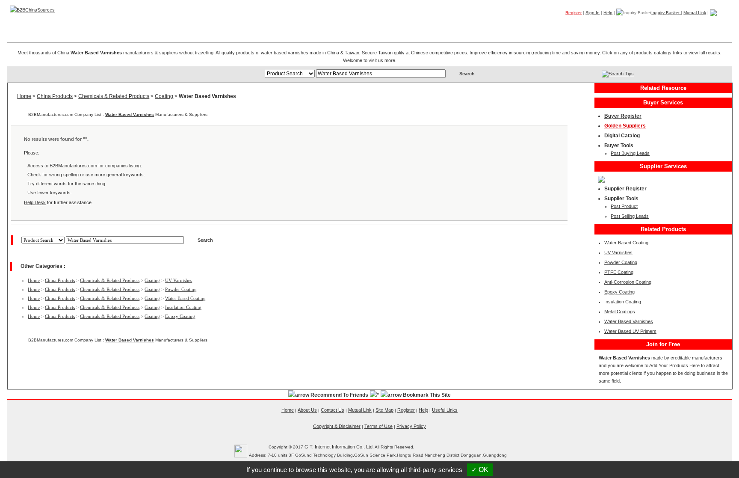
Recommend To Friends (339, 395)
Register (573, 12)
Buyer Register (622, 116)
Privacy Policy (411, 426)
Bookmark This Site (427, 395)
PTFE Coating (618, 272)
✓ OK (479, 469)
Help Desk (35, 202)
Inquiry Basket (666, 12)
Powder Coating (181, 289)
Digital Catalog (622, 136)
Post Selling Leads (630, 216)
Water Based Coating (185, 298)
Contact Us (332, 410)
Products (569, 25)
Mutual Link (694, 12)
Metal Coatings (619, 311)
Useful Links (445, 410)
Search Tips (621, 73)
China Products (55, 96)
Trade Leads (650, 25)
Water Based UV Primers (630, 331)
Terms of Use (378, 426)
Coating (164, 96)
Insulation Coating (183, 307)
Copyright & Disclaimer (337, 426)
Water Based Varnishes (129, 114)
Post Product (624, 206)
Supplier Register (625, 189)
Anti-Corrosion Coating (627, 282)
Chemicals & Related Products (113, 96)
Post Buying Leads (630, 153)
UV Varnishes (178, 280)
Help (607, 12)
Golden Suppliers (625, 126)
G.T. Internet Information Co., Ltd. (339, 446)
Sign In (592, 12)
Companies (607, 25)
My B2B (688, 25)
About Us (307, 410)
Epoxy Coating (180, 316)
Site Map (384, 410)
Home (718, 25)
